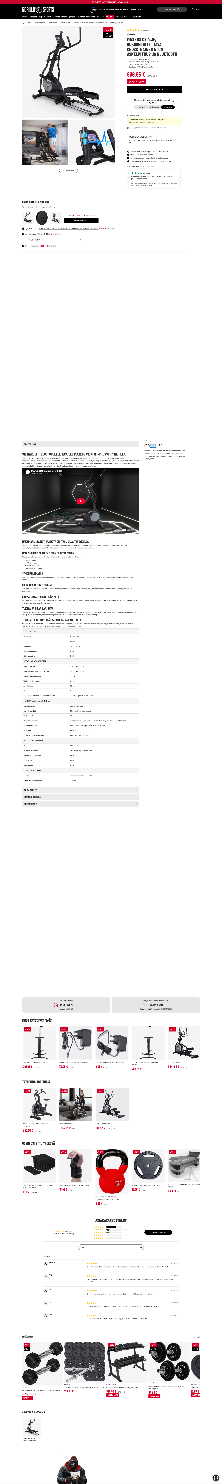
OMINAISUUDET (30, 790)
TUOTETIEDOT (30, 444)
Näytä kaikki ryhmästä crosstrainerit (140, 166)
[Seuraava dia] (192, 1371)
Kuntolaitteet (53, 23)
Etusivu (29, 23)
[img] (92, 1263)
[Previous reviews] (128, 179)
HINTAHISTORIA (30, 803)
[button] (133, 30)
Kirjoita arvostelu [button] (158, 1232)
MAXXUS (131, 34)
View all (197, 1337)
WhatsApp (164, 161)
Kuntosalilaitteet (39, 23)
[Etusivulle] (43, 9)
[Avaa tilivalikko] (192, 9)
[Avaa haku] (173, 9)
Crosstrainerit (65, 23)
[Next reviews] (180, 179)
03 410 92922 (149, 161)
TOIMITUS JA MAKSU (32, 797)
